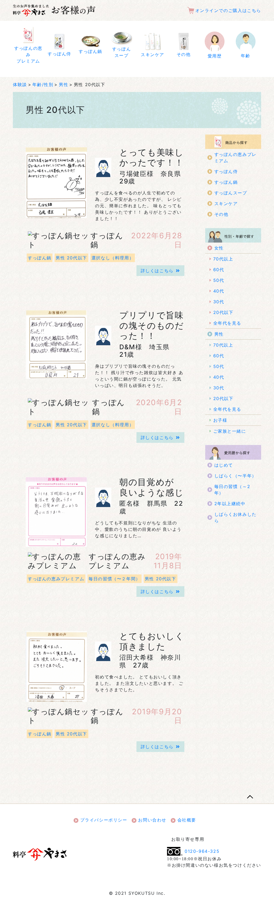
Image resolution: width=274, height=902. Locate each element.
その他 (221, 214)
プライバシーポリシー (102, 820)
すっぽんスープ (230, 192)
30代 (218, 301)
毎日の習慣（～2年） (232, 490)
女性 (219, 248)
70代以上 (223, 259)
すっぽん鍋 (39, 257)
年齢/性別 (42, 84)
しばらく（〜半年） (235, 475)
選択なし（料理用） (113, 257)
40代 (218, 291)
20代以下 (223, 312)
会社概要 (186, 820)
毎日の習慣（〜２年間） (114, 578)
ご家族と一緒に (229, 431)
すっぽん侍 (226, 171)
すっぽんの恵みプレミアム (56, 578)
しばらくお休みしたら (235, 517)
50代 (218, 280)
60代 (218, 269)
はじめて (223, 465)
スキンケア (226, 203)
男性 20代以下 (71, 257)
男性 (63, 84)
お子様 (220, 420)
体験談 (20, 84)
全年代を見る (227, 323)
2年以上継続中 (230, 503)
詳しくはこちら (157, 270)
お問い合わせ (151, 820)
